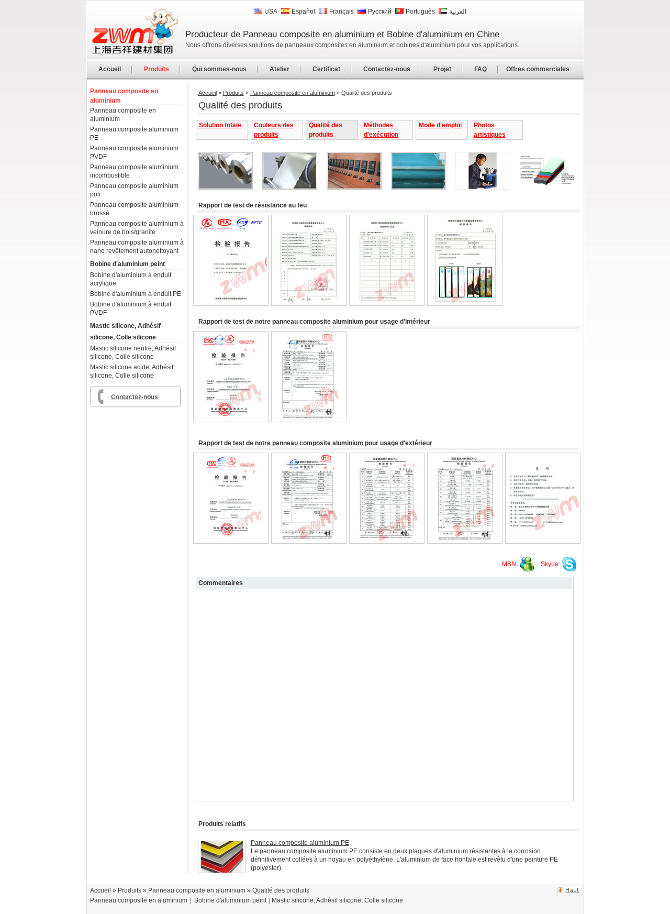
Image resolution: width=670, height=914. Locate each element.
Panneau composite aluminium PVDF (134, 152)
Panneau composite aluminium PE (134, 133)
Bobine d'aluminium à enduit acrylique (130, 279)
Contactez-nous (386, 69)
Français (341, 11)
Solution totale (220, 125)
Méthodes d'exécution (381, 130)
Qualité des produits (325, 130)
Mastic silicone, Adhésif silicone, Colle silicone (125, 331)
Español (303, 11)
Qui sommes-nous (219, 69)
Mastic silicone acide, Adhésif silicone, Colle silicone (131, 371)
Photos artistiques (490, 130)
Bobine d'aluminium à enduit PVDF (130, 308)
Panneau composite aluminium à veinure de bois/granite (137, 228)
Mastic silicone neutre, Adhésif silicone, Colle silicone (133, 352)
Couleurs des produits (274, 130)
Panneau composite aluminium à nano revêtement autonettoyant (137, 247)
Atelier (279, 69)
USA (270, 11)
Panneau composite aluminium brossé (134, 209)
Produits (156, 69)
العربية (457, 11)
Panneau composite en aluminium (124, 95)
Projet (442, 69)
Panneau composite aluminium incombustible (134, 171)
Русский (380, 11)
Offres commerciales (538, 69)
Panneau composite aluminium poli (134, 190)
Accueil (109, 69)
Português (420, 11)
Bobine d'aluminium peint (127, 264)
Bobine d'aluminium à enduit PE (135, 294)
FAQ (480, 69)
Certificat (326, 69)
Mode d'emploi (440, 125)
